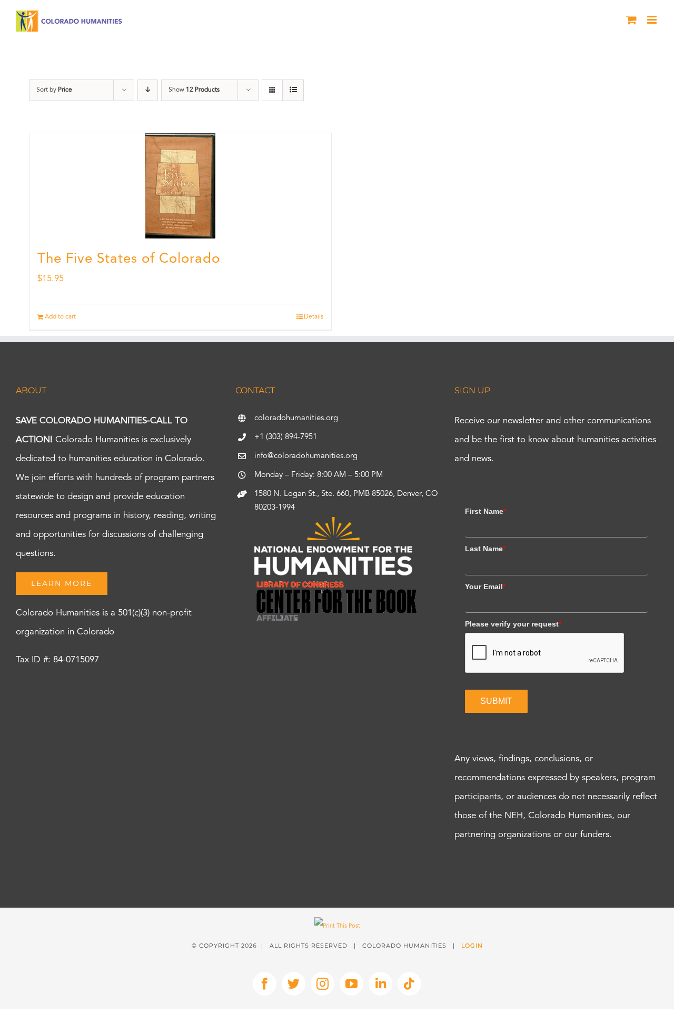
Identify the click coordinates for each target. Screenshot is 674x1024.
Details (313, 317)
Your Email (485, 586)
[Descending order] (147, 90)
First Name (485, 511)
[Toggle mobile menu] (652, 19)
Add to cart (60, 317)
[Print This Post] (337, 926)
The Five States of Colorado (128, 259)
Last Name (485, 548)
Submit (496, 701)
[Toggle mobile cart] (631, 19)
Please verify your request (513, 624)
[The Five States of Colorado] (180, 185)
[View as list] (293, 90)
